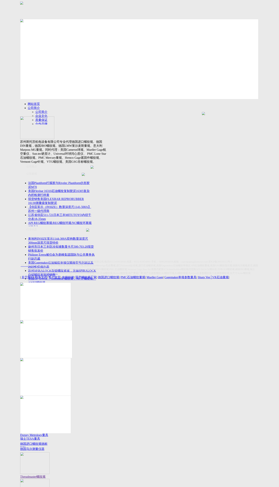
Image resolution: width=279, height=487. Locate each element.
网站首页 (34, 103)
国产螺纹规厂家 (86, 277)
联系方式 (41, 277)
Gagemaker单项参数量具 (180, 277)
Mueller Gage (155, 277)
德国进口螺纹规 (108, 277)
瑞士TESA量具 (30, 438)
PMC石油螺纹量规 (133, 277)
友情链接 (68, 277)
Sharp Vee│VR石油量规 (213, 277)
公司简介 (34, 107)
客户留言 (54, 277)
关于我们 (27, 277)
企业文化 (41, 115)
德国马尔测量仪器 (32, 449)
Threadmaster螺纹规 (33, 476)
